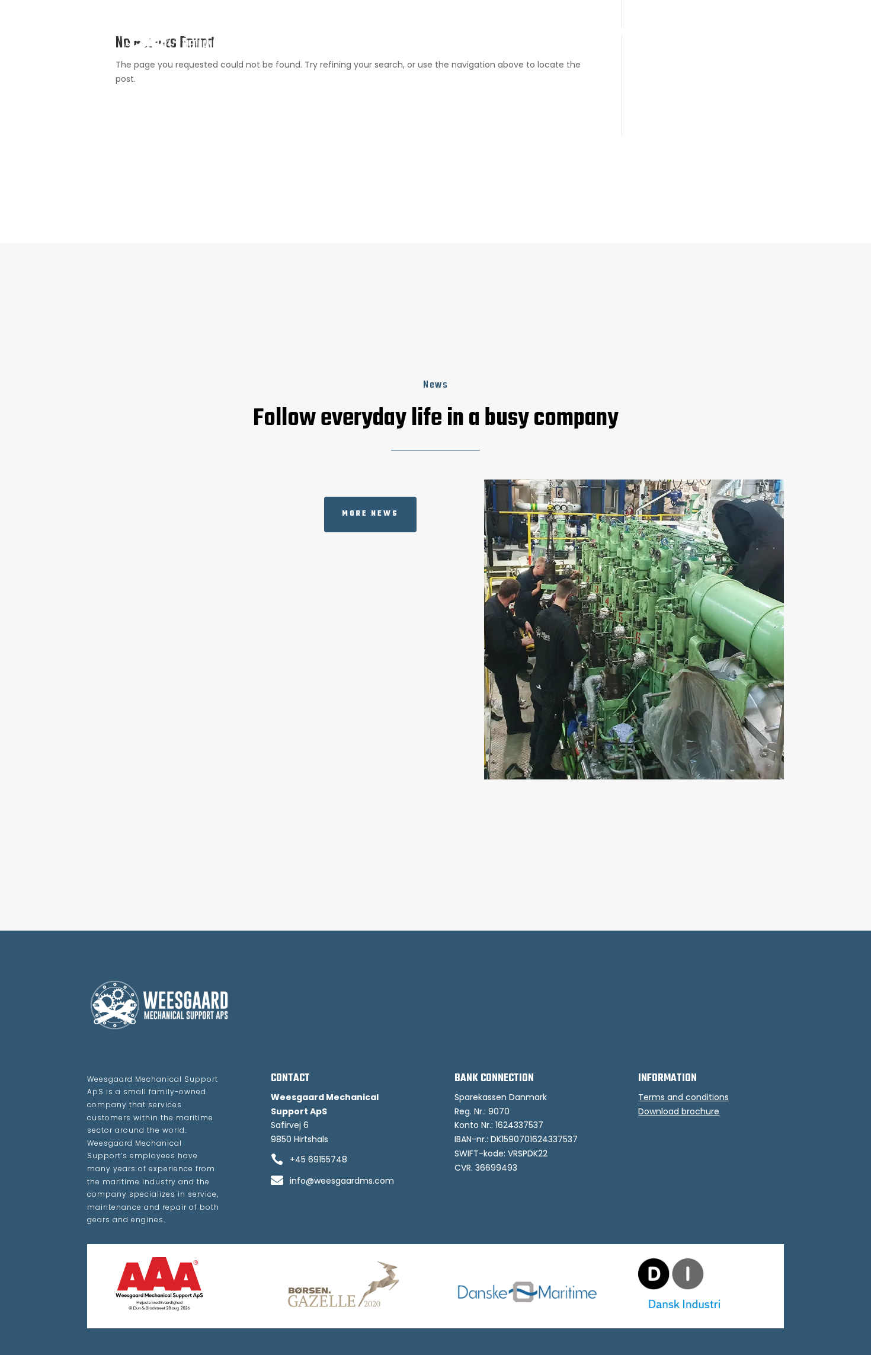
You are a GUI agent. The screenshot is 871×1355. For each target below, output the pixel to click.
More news (370, 514)
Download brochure (678, 1111)
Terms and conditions (683, 1097)
